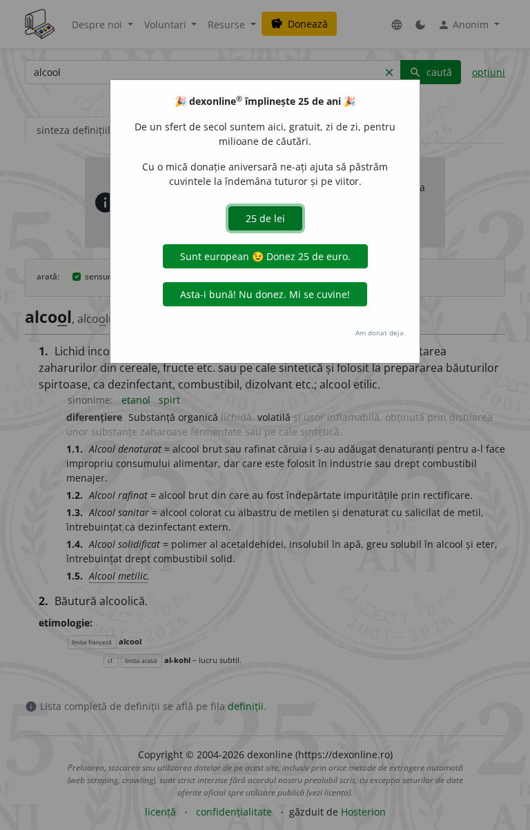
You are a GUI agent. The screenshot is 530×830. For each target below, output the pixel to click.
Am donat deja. (380, 332)
